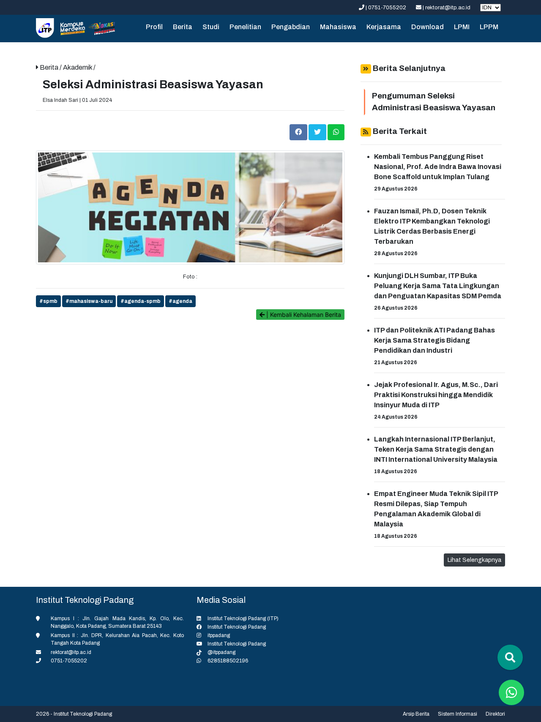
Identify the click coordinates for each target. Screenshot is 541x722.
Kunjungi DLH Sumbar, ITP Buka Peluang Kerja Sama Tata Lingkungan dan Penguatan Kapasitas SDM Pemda (437, 286)
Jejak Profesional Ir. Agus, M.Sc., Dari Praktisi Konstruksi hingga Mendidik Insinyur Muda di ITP (436, 395)
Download (427, 26)
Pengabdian (290, 26)
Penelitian (245, 26)
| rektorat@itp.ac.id (446, 8)
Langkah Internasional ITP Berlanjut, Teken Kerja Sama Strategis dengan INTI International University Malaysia (435, 449)
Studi (210, 26)
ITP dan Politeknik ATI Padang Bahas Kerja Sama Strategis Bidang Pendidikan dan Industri (434, 340)
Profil (154, 26)
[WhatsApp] (336, 131)
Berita (182, 26)
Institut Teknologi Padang (237, 627)
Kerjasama (383, 26)
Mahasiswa (338, 26)
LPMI (462, 26)
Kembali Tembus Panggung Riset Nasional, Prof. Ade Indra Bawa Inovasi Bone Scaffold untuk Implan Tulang (437, 166)
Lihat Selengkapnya (474, 560)
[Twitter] (318, 131)
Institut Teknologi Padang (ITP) (243, 618)
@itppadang (221, 652)
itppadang (219, 635)
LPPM (489, 26)
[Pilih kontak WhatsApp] (511, 692)
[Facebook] (299, 131)
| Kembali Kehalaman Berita (303, 314)
